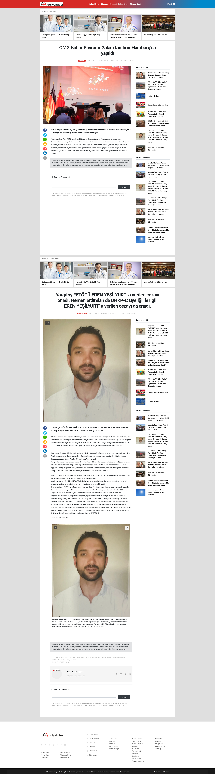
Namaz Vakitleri (137, 744)
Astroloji (158, 749)
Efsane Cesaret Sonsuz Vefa (158, 105)
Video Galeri (94, 738)
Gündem (104, 4)
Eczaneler (135, 746)
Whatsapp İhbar (65, 755)
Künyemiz (93, 751)
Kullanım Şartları (65, 752)
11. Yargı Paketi (153, 96)
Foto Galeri (93, 734)
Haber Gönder (64, 757)
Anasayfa (45, 11)
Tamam (166, 772)
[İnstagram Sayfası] (50, 745)
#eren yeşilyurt (71, 662)
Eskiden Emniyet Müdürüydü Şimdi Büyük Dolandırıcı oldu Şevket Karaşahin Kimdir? (158, 123)
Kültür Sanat (123, 4)
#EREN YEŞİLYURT (58, 662)
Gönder (124, 187)
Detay (157, 772)
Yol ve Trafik (136, 741)
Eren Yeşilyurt (57, 475)
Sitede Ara (159, 739)
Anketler (158, 741)
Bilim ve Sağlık (135, 4)
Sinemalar (135, 754)
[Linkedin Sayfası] (58, 745)
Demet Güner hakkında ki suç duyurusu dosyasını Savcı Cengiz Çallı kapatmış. (158, 75)
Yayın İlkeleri (45, 755)
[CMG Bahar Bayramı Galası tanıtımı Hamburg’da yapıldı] (87, 95)
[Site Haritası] (66, 745)
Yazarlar (92, 742)
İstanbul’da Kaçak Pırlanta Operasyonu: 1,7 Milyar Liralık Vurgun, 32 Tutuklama (158, 165)
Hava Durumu (137, 739)
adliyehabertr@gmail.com (76, 676)
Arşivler (92, 747)
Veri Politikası (46, 757)
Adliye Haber (94, 4)
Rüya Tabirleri (160, 746)
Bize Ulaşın (93, 755)
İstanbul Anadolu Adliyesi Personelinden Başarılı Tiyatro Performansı (157, 114)
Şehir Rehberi (137, 758)
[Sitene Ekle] (70, 745)
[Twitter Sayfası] (46, 745)
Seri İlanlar (136, 756)
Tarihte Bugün (137, 751)
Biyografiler (159, 744)
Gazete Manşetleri (138, 761)
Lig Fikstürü (136, 749)
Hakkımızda (45, 752)
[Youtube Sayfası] (54, 745)
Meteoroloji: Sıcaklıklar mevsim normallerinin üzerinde (156, 239)
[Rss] (62, 745)
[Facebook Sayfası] (42, 745)
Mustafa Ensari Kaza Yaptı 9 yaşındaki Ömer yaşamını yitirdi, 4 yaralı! (158, 174)
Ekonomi (113, 4)
